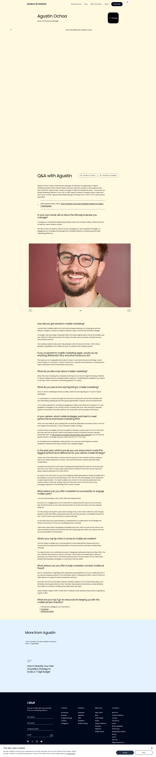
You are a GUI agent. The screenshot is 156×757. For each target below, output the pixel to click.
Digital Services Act (118, 742)
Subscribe (116, 4)
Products (64, 708)
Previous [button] (30, 310)
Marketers (81, 712)
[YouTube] (41, 741)
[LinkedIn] (28, 741)
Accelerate (64, 712)
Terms (114, 737)
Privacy (114, 734)
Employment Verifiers (118, 731)
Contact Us (115, 721)
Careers (114, 718)
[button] (152, 748)
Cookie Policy (70, 753)
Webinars (98, 729)
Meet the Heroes (76, 4)
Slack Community (96, 4)
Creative (63, 721)
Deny (143, 752)
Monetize (64, 715)
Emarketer (45, 609)
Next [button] (129, 310)
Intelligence (64, 723)
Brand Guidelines (117, 726)
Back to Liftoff (127, 2)
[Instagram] (37, 741)
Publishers (81, 721)
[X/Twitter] (32, 741)
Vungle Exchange (66, 718)
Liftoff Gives (116, 729)
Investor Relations (118, 715)
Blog (85, 4)
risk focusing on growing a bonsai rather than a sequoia (71, 435)
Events (97, 721)
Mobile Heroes (99, 731)
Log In (114, 723)
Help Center (99, 712)
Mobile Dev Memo (47, 611)
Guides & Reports (100, 723)
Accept (125, 753)
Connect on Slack (89, 175)
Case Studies (99, 718)
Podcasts (98, 726)
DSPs (79, 718)
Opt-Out (115, 740)
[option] (80, 276)
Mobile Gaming (83, 723)
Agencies (81, 715)
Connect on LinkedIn (109, 175)
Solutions (81, 708)
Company (115, 708)
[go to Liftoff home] (36, 4)
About (107, 4)
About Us (115, 712)
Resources (98, 708)
